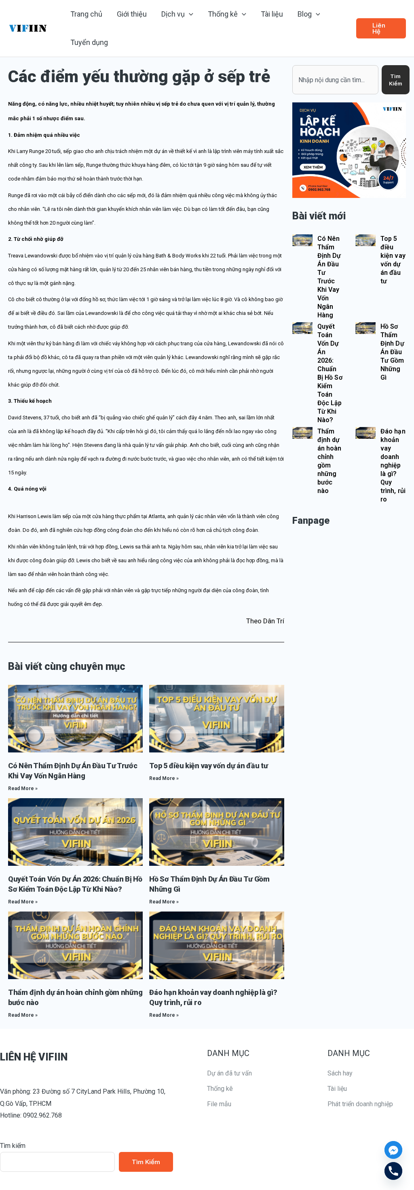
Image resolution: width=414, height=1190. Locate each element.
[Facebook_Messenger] (393, 1150)
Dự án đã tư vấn (229, 1073)
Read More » (23, 788)
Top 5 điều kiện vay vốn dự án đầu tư (208, 765)
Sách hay (340, 1073)
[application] (189, 14)
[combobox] (335, 79)
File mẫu (219, 1104)
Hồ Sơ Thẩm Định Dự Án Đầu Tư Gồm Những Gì (392, 352)
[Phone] (393, 1171)
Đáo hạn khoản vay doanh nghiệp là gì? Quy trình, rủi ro (393, 465)
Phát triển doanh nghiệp (360, 1104)
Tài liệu (337, 1088)
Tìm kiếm (12, 1146)
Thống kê (220, 1088)
